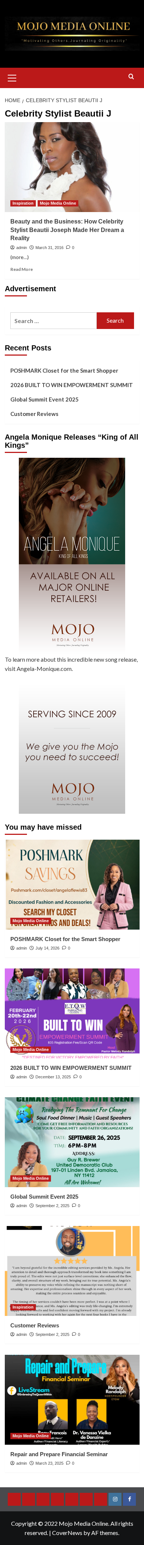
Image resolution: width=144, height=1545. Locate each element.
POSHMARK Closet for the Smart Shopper (64, 370)
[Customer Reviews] (72, 1271)
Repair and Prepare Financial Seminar (59, 1454)
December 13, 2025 (53, 1077)
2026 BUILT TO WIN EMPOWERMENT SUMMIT (71, 385)
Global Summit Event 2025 (44, 399)
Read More (21, 269)
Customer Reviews (34, 413)
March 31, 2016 (49, 247)
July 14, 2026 (47, 948)
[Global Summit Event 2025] (72, 1142)
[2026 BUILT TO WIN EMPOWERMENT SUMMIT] (72, 1013)
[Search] (131, 76)
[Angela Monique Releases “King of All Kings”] (72, 556)
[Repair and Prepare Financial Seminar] (72, 1400)
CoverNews (67, 1532)
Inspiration (23, 203)
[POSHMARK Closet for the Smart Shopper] (72, 885)
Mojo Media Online (58, 203)
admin (21, 247)
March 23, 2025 (49, 1463)
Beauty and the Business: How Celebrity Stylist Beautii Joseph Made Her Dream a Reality (67, 229)
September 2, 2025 (52, 1205)
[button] (12, 77)
